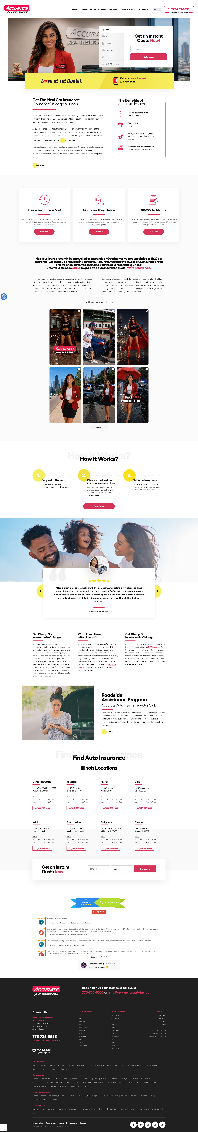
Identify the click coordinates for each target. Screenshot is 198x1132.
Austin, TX (42, 1086)
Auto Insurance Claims (109, 9)
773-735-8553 (68, 140)
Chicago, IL (115, 1018)
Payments (75, 9)
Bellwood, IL (115, 1079)
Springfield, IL (143, 1082)
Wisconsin (83, 1045)
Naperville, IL (112, 1082)
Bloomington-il (152, 1065)
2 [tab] (99, 623)
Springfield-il (130, 1065)
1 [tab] (98, 623)
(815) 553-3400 (77, 808)
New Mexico (83, 1036)
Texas (81, 1042)
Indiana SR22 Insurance (157, 1036)
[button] (157, 9)
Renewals (84, 9)
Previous (43, 591)
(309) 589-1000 (111, 808)
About (144, 9)
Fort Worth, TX (74, 1086)
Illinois (81, 1018)
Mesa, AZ (66, 1079)
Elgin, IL (35, 1069)
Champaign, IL (37, 1082)
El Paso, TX (62, 1086)
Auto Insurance (160, 1030)
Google (148, 1125)
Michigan (82, 1024)
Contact (163, 1027)
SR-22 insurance (153, 647)
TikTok (162, 1125)
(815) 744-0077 (43, 848)
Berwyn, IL (125, 1079)
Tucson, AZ (87, 1079)
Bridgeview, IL (116, 1015)
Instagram (155, 1125)
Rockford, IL (132, 1082)
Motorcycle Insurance (158, 1033)
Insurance (94, 9)
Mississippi (83, 1027)
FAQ (138, 9)
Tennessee (109, 1065)
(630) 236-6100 (43, 808)
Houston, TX (86, 1086)
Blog (164, 1024)
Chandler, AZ (45, 1079)
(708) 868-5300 (77, 848)
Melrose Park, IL (99, 1082)
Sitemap (83, 1123)
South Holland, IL (67, 1069)
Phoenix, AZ (76, 1079)
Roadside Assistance (127, 9)
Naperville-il (113, 1109)
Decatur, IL (60, 1082)
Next (154, 591)
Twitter (140, 1125)
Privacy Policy (37, 1123)
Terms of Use (51, 1123)
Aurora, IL (140, 1065)
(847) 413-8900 (145, 808)
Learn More (39, 165)
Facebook (133, 1125)
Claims (163, 1021)
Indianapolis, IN (54, 1096)
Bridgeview (119, 1065)
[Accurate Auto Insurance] (17, 9)
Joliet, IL (43, 1069)
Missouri (82, 1030)
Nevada (82, 1033)
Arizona (82, 1015)
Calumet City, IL (137, 1079)
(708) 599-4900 (111, 848)
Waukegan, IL (53, 1069)
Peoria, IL (122, 1082)
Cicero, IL (148, 1079)
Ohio (81, 1039)
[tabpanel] (99, 588)
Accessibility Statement (68, 1123)
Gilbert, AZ (56, 1079)
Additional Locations (39, 1029)
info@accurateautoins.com (130, 992)
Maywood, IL (87, 1082)
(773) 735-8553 (145, 848)
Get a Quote (99, 506)
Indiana (82, 1021)
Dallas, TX (52, 1086)
